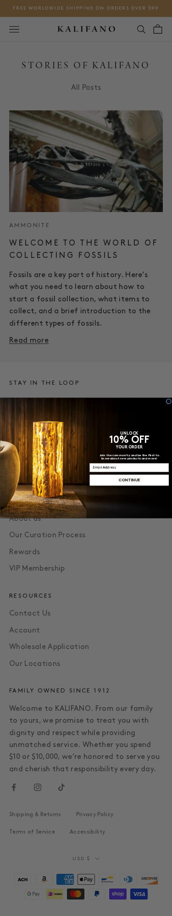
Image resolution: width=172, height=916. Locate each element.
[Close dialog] (168, 401)
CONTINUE (129, 480)
